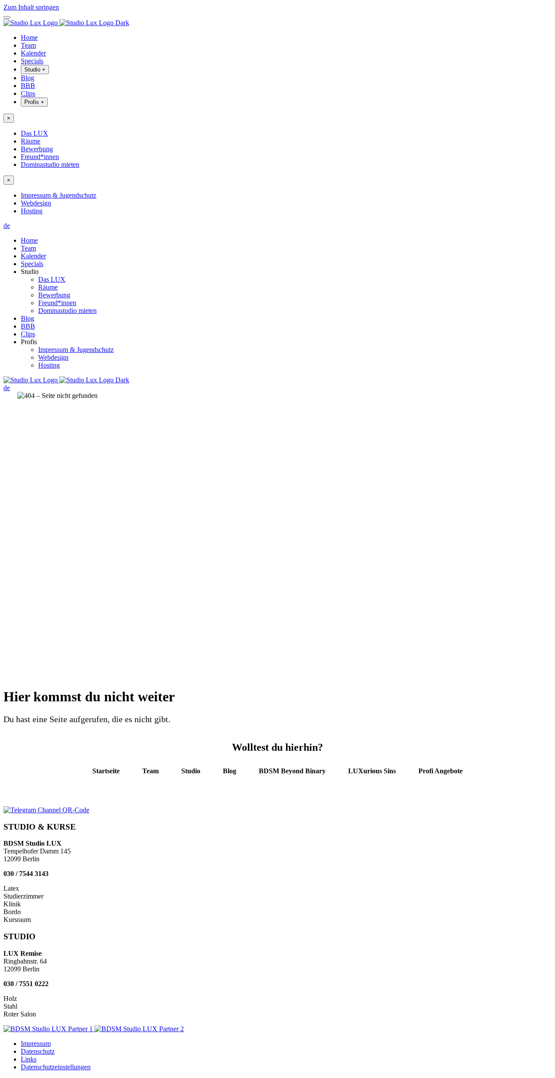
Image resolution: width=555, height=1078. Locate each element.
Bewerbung (37, 149)
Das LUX (34, 133)
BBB (28, 85)
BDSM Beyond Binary (292, 771)
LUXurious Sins (372, 771)
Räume (30, 141)
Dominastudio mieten (50, 164)
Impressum (36, 1043)
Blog (27, 77)
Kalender (33, 53)
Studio (35, 69)
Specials (32, 61)
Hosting (31, 211)
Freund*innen (40, 156)
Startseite (106, 771)
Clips (28, 93)
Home (29, 37)
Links (28, 1059)
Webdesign (36, 203)
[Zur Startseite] (66, 22)
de (6, 225)
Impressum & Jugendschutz (58, 195)
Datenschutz (38, 1051)
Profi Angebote (440, 771)
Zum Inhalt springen (31, 7)
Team (28, 45)
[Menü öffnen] (6, 17)
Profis (34, 102)
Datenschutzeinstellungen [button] (56, 1067)
